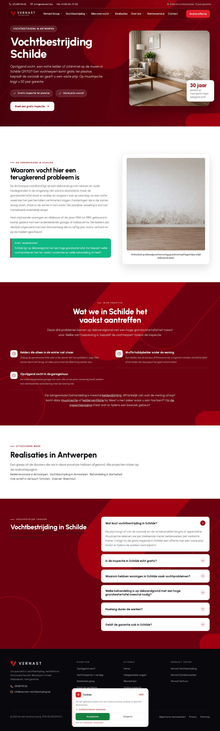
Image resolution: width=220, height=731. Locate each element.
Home (127, 668)
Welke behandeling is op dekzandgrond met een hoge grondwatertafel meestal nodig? (142, 592)
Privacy (193, 716)
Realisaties (121, 13)
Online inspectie (132, 687)
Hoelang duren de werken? (124, 609)
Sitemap (205, 716)
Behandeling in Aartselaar (106, 474)
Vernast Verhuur (179, 681)
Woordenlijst (130, 681)
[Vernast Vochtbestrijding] (23, 13)
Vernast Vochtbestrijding (183, 668)
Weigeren (128, 716)
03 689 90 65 (19, 4)
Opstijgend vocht (86, 668)
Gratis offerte (198, 13)
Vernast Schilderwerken (183, 675)
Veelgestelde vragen (135, 675)
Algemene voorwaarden (172, 716)
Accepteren (92, 716)
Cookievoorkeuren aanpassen (92, 709)
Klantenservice (155, 13)
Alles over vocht (100, 13)
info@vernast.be (43, 4)
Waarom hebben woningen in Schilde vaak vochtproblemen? (147, 576)
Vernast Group (51, 13)
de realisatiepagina (23, 469)
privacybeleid (98, 723)
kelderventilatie (93, 400)
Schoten (44, 478)
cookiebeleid (87, 723)
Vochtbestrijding (75, 13)
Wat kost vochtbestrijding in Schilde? (131, 523)
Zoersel (57, 478)
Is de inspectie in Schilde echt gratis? (131, 561)
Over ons (136, 13)
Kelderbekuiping (86, 681)
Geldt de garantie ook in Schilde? (128, 624)
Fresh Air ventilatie (87, 687)
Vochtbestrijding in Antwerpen (69, 474)
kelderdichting (112, 395)
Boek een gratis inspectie (30, 106)
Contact (173, 13)
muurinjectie (69, 400)
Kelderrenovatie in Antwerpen (29, 474)
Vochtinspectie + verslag (90, 675)
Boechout (69, 478)
